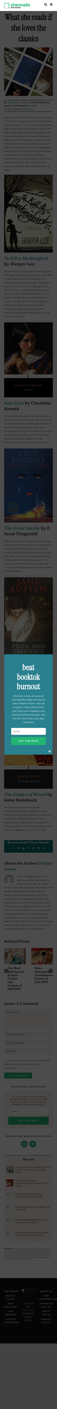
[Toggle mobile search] (45, 4)
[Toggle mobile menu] (51, 4)
